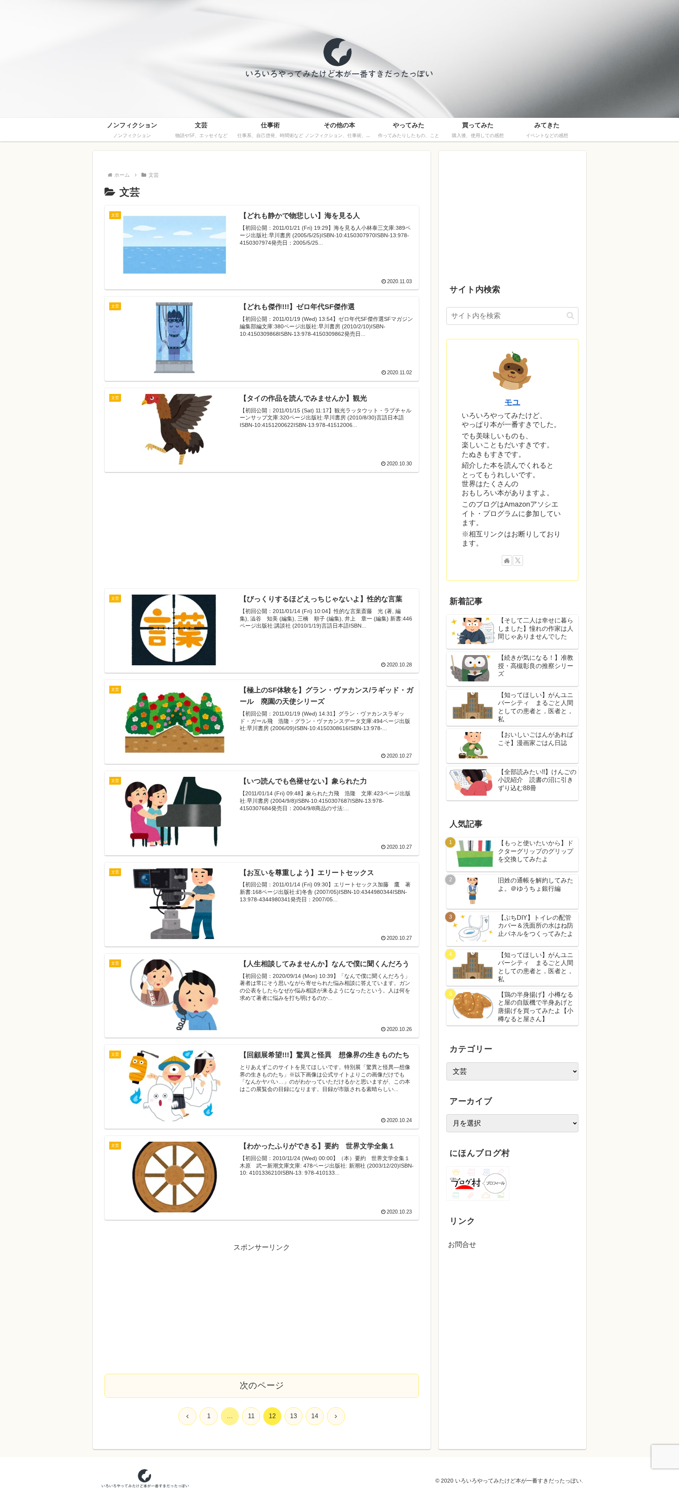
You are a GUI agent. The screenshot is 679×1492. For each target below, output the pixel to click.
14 (314, 1416)
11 (251, 1416)
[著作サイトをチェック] (507, 560)
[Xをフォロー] (518, 560)
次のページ (262, 1385)
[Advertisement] (262, 525)
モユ (512, 402)
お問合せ (462, 1245)
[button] (570, 315)
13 (293, 1416)
